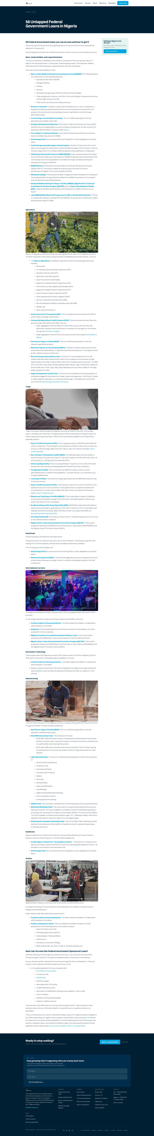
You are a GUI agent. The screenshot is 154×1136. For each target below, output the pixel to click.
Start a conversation (112, 51)
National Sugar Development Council (54, 382)
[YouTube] (72, 1130)
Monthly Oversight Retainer (63, 1107)
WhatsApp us (124, 1042)
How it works (78, 3)
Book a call (122, 3)
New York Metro (99, 1108)
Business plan (41, 978)
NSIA (40, 671)
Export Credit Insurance (45, 493)
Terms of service (30, 1119)
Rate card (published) (32, 1122)
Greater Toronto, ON (101, 1104)
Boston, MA (98, 1092)
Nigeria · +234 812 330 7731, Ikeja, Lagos (120, 1098)
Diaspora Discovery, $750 (64, 1093)
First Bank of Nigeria (52, 331)
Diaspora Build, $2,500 (65, 1097)
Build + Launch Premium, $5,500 (65, 1101)
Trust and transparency (83, 1098)
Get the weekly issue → (36, 1082)
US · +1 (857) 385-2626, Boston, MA (120, 1093)
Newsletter (112, 3)
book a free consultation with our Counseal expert (67, 1026)
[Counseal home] (29, 3)
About (95, 3)
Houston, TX (99, 1095)
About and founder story (84, 1095)
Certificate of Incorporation (46, 971)
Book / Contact (118, 1102)
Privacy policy (30, 1116)
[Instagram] (66, 1130)
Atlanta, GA (98, 1101)
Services (88, 3)
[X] (64, 1130)
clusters (66, 130)
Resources (102, 3)
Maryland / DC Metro (101, 1098)
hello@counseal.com (32, 1107)
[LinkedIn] (69, 1130)
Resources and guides (83, 1101)
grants (85, 1018)
